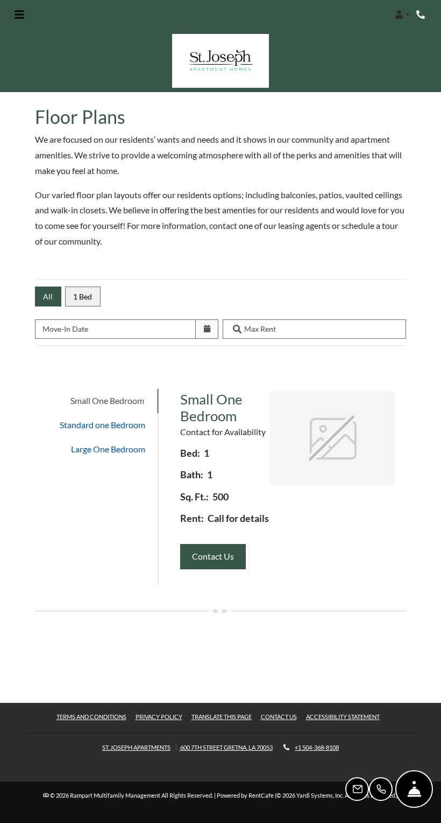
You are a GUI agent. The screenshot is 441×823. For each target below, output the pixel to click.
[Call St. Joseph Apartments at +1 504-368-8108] (421, 14)
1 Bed (82, 296)
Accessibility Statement (343, 716)
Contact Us (279, 716)
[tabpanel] (288, 486)
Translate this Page (221, 716)
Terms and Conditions (91, 716)
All (48, 296)
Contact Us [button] (219, 555)
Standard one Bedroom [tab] (102, 425)
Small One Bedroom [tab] (107, 400)
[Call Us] (381, 789)
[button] (402, 14)
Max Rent (260, 328)
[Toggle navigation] (19, 14)
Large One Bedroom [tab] (108, 449)
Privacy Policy (159, 716)
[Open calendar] (206, 329)
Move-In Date (65, 328)
